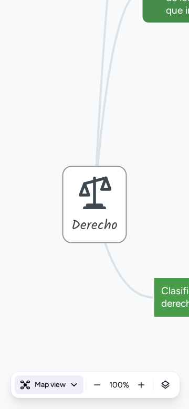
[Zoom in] (141, 384)
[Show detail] (165, 384)
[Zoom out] (97, 384)
